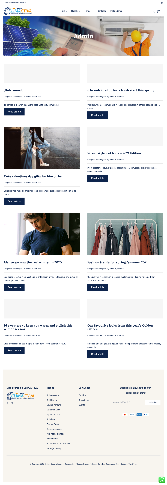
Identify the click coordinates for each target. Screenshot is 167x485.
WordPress (133, 464)
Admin (28, 97)
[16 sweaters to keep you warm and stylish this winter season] (42, 308)
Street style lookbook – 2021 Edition (114, 153)
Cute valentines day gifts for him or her (33, 176)
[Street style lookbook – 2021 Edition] (125, 136)
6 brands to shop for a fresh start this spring (120, 90)
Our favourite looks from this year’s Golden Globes (120, 327)
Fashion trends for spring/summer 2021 (117, 262)
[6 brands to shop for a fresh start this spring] (125, 73)
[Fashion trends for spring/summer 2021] (125, 214)
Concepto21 (69, 464)
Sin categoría (17, 97)
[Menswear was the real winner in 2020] (42, 214)
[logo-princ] (18, 8)
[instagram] (162, 3)
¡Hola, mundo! (14, 90)
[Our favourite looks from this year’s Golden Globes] (125, 308)
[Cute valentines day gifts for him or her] (42, 128)
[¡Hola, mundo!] (42, 73)
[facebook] (158, 3)
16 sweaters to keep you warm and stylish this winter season (38, 327)
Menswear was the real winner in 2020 (33, 262)
